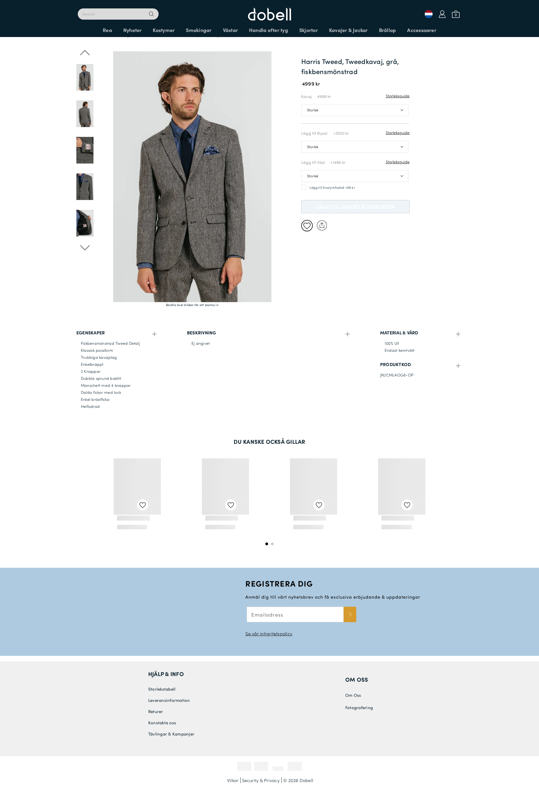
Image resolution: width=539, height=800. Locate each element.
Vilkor (232, 780)
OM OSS (356, 679)
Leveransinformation (169, 700)
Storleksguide (398, 95)
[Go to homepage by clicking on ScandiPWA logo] (269, 11)
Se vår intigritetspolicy (268, 633)
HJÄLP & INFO (166, 674)
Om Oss (353, 695)
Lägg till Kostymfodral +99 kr (332, 187)
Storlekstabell (161, 689)
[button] (84, 205)
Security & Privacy (261, 780)
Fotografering (359, 707)
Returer (155, 711)
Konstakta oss (162, 722)
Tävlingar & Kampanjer (171, 734)
